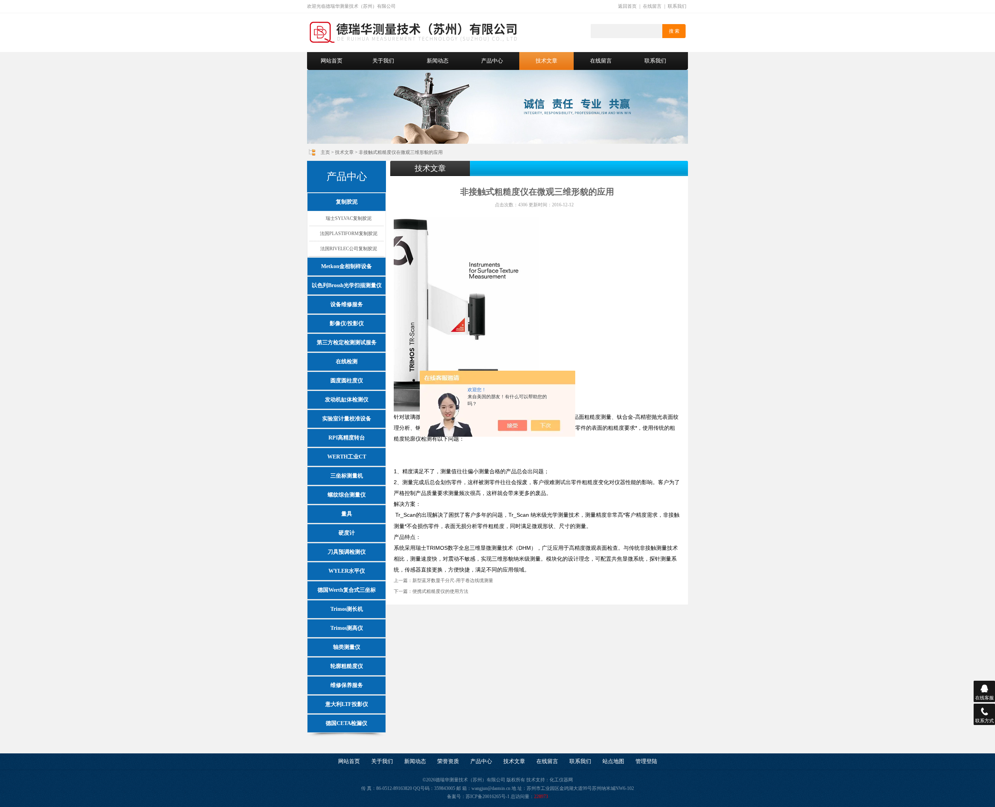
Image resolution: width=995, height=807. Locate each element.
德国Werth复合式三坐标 (347, 590)
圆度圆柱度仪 (346, 380)
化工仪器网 (561, 780)
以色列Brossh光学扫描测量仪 (347, 285)
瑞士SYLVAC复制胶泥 (349, 218)
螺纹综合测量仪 (347, 495)
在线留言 (652, 6)
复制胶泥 (347, 202)
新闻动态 (438, 61)
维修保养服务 (346, 685)
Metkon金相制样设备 (346, 266)
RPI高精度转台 (346, 438)
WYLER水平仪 (346, 571)
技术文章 (546, 61)
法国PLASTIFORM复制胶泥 (348, 233)
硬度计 (347, 533)
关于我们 (383, 61)
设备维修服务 (346, 304)
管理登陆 (646, 761)
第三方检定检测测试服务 (347, 342)
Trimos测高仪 (346, 628)
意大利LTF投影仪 (346, 704)
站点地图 (613, 761)
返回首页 (627, 6)
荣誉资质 (448, 761)
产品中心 (492, 61)
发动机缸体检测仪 (346, 400)
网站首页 (331, 61)
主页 (325, 152)
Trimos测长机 (346, 609)
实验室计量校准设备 (346, 419)
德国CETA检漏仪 (346, 723)
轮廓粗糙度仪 (346, 666)
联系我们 (677, 6)
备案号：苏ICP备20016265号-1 (478, 796)
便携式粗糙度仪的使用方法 (440, 591)
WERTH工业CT (346, 457)
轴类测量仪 (346, 647)
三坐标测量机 (346, 476)
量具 (346, 514)
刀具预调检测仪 (347, 552)
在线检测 (347, 361)
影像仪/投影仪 (347, 323)
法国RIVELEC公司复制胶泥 (348, 248)
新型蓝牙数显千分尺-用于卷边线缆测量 (452, 580)
